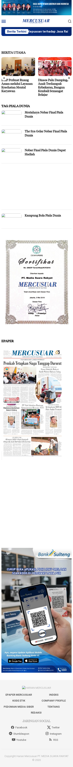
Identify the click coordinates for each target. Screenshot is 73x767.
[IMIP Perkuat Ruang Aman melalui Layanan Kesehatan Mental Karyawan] (18, 66)
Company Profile (54, 700)
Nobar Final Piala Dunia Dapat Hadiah (45, 152)
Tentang (53, 706)
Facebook (21, 727)
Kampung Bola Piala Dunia (43, 215)
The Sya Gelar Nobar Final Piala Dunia (46, 133)
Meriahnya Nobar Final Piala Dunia (44, 114)
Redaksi (36, 712)
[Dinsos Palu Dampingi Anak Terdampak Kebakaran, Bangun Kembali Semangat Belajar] (55, 66)
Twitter (56, 727)
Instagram (56, 733)
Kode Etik (18, 700)
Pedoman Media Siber (19, 706)
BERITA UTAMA (13, 52)
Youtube (21, 739)
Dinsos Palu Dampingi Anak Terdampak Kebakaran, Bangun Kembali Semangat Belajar (53, 87)
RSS (55, 739)
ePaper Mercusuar (18, 694)
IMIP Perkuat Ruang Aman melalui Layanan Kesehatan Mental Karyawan (17, 85)
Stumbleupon (21, 733)
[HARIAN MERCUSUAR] (36, 21)
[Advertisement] (36, 186)
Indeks (53, 694)
